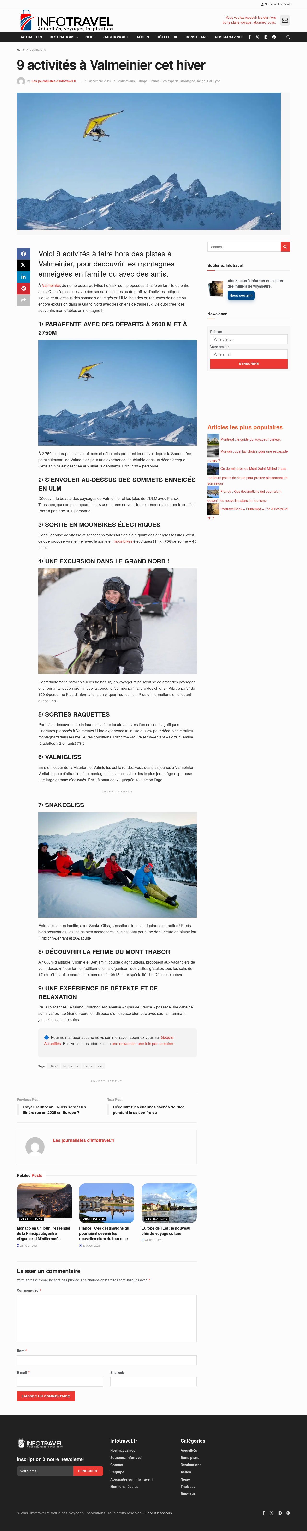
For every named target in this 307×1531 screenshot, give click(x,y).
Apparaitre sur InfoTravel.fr (132, 1479)
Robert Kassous (158, 1513)
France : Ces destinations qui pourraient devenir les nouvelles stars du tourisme (104, 1233)
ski (100, 1066)
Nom (22, 1350)
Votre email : (219, 346)
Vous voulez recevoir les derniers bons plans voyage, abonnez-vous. (249, 20)
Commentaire (29, 1290)
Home (21, 49)
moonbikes (123, 541)
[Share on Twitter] (23, 265)
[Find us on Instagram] (265, 37)
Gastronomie (116, 37)
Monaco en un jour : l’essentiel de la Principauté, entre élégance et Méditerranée (43, 1233)
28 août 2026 (28, 1245)
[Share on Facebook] (23, 254)
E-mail (23, 1372)
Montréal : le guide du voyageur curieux (250, 439)
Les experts (169, 81)
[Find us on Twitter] (257, 37)
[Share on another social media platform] (23, 300)
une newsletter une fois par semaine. (143, 1043)
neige (88, 1066)
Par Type (213, 81)
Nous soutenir (241, 295)
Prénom (216, 331)
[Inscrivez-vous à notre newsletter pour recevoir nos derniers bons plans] (285, 20)
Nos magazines (229, 37)
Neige (90, 37)
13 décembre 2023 (98, 81)
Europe (142, 81)
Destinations (62, 37)
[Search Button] (288, 37)
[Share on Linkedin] (23, 277)
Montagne (187, 81)
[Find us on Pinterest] (274, 37)
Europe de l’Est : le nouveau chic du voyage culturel (166, 1230)
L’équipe (117, 1472)
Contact (116, 1464)
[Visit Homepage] (66, 20)
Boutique (188, 1493)
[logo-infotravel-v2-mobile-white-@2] (41, 1443)
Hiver (54, 1066)
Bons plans (196, 37)
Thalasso (188, 1486)
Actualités (31, 37)
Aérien (142, 37)
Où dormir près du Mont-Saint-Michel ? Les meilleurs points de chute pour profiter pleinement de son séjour (247, 476)
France (154, 81)
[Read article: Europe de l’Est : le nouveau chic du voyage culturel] (169, 1203)
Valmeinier (50, 285)
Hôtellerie (167, 37)
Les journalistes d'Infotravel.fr (54, 81)
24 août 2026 (153, 1240)
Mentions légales (124, 1486)
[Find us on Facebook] (249, 37)
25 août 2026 (91, 1245)
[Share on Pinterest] (23, 288)
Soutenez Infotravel (277, 4)
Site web (117, 1372)
